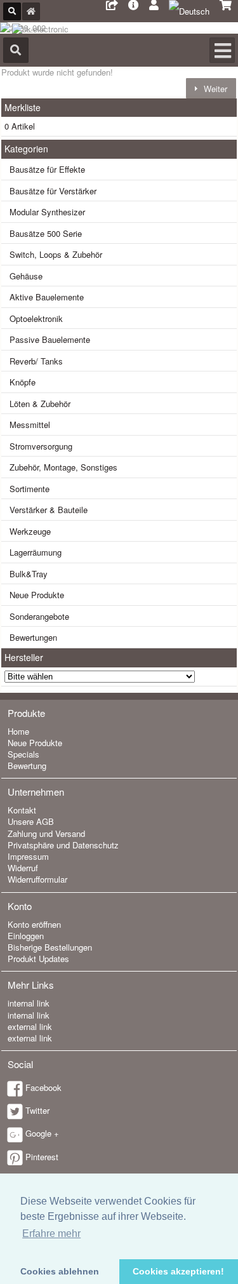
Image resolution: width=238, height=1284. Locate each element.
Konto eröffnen (34, 924)
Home (18, 731)
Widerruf (23, 868)
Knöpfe (23, 382)
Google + (42, 1133)
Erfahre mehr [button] (51, 1233)
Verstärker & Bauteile (49, 510)
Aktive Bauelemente (47, 297)
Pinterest (41, 1157)
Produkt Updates (38, 959)
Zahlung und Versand (46, 833)
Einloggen (26, 936)
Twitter (37, 1110)
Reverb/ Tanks (36, 361)
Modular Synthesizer (47, 212)
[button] (211, 88)
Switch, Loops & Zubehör (56, 254)
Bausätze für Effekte (47, 169)
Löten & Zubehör (40, 404)
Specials (23, 754)
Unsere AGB (31, 821)
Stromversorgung (41, 446)
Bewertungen (33, 637)
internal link (29, 1003)
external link (30, 1026)
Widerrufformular (37, 879)
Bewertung (27, 765)
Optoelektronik (36, 318)
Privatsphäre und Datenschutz (63, 845)
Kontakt (22, 810)
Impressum (28, 856)
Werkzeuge (30, 531)
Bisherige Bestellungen (50, 947)
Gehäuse (26, 276)
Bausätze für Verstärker (53, 191)
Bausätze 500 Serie (46, 233)
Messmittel (30, 424)
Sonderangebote (39, 616)
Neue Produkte (37, 595)
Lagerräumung (36, 552)
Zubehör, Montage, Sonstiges (63, 467)
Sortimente (30, 489)
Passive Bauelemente (50, 339)
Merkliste (22, 107)
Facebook (43, 1087)
